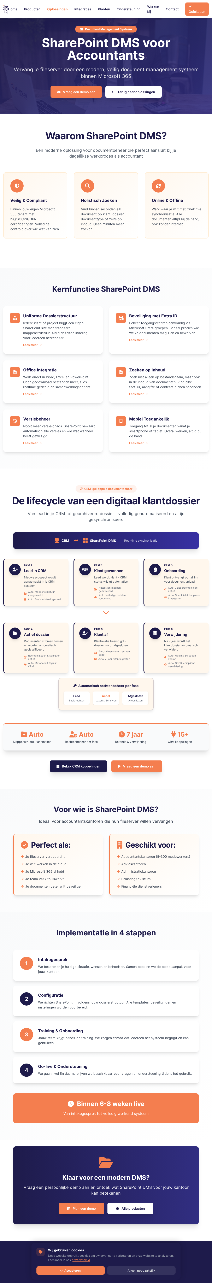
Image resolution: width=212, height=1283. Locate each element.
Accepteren (72, 1270)
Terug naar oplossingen (136, 92)
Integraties (82, 9)
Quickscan (197, 12)
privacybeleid (81, 1260)
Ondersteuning (129, 9)
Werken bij (153, 9)
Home (12, 9)
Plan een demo (84, 1208)
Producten (32, 9)
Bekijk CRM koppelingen (80, 766)
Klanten (104, 9)
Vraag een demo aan (78, 92)
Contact (172, 9)
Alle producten (133, 1208)
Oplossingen (57, 9)
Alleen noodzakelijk (141, 1270)
